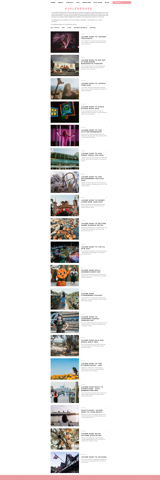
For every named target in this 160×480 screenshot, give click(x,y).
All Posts (55, 27)
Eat (63, 27)
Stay (70, 27)
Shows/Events (80, 27)
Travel (93, 27)
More (100, 27)
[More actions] (107, 34)
